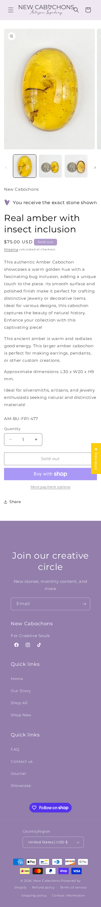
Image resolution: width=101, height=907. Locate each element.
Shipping (11, 249)
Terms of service (73, 887)
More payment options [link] (51, 487)
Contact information (68, 895)
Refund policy (43, 887)
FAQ (15, 749)
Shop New (21, 715)
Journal (18, 773)
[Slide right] (95, 168)
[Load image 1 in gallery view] (24, 166)
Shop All (19, 702)
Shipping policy (34, 895)
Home (17, 678)
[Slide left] (6, 168)
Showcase (21, 785)
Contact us (22, 761)
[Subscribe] (84, 604)
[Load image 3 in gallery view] (76, 166)
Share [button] (15, 501)
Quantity (12, 429)
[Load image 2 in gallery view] (50, 166)
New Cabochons (46, 881)
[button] (11, 10)
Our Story (21, 690)
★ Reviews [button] (96, 458)
